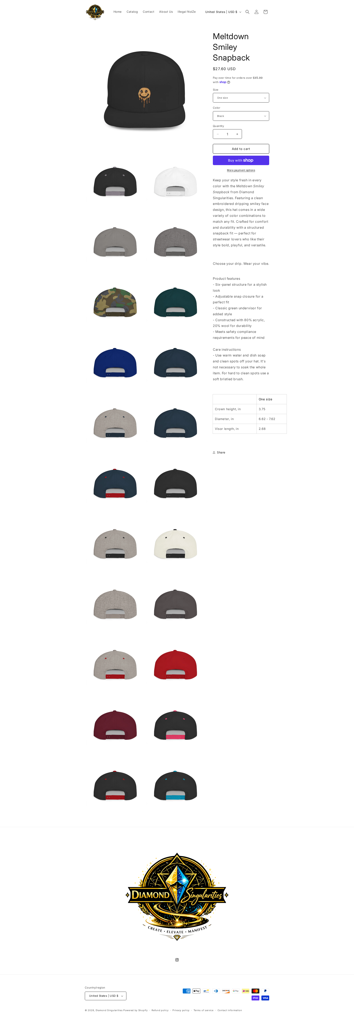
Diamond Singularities (109, 1010)
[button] (247, 11)
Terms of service (203, 1010)
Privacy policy (180, 1010)
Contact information (230, 1010)
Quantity (218, 126)
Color (216, 107)
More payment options (241, 170)
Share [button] (221, 452)
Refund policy (160, 1010)
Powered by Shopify (135, 1010)
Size (216, 89)
